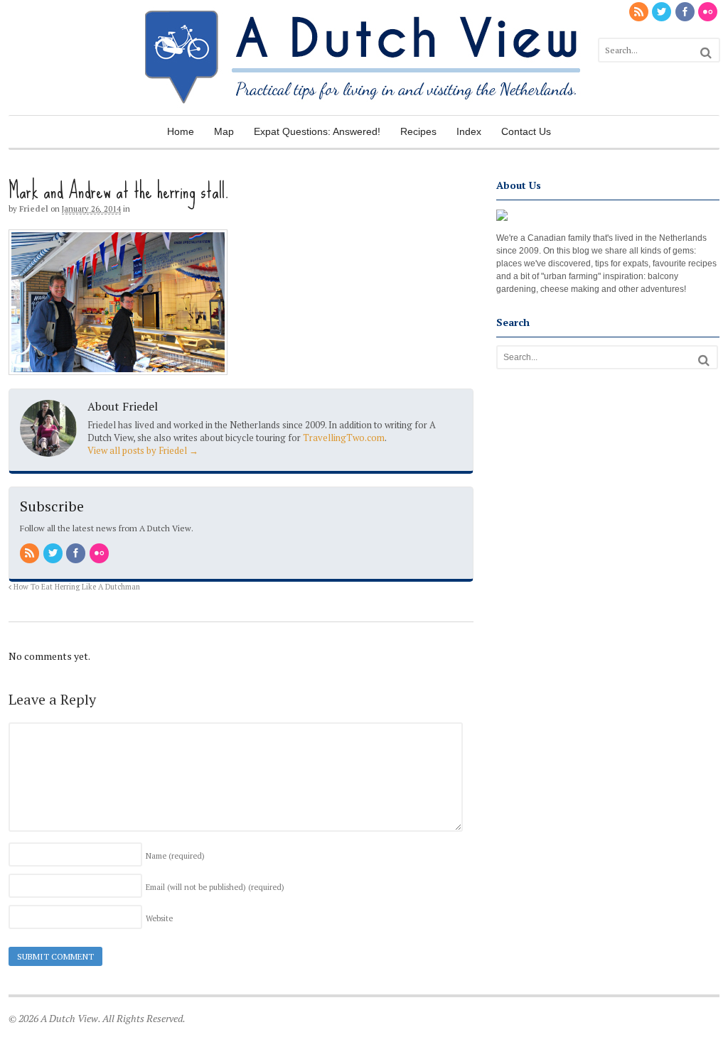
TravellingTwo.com (344, 437)
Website (159, 918)
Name (175, 856)
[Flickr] (708, 12)
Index (468, 131)
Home (180, 131)
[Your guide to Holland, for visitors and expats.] (364, 108)
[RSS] (640, 12)
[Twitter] (662, 12)
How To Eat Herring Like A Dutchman (75, 587)
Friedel (33, 209)
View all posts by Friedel (142, 450)
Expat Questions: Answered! (317, 131)
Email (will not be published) (215, 887)
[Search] (706, 53)
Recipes (418, 131)
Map (224, 131)
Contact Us (526, 131)
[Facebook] (686, 12)
